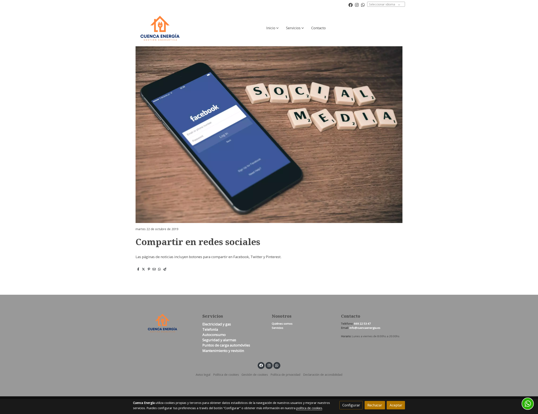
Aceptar (396, 405)
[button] (272, 28)
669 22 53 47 (362, 323)
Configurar (351, 405)
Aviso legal (203, 374)
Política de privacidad (285, 374)
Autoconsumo (214, 334)
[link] (160, 28)
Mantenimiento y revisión (223, 350)
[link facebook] (350, 5)
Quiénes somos (282, 323)
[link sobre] (165, 323)
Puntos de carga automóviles (226, 345)
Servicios (277, 328)
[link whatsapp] (363, 5)
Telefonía (210, 329)
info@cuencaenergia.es (364, 328)
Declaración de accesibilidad (322, 374)
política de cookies (309, 408)
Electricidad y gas (216, 324)
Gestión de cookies (254, 374)
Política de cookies (226, 374)
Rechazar (374, 405)
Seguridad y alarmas (219, 339)
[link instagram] (357, 5)
